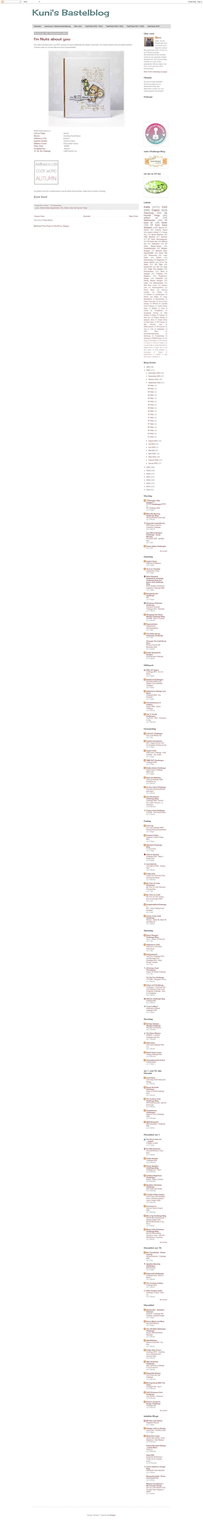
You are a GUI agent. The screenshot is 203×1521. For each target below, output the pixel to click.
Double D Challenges (154, 679)
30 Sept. (151, 385)
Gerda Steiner (149, 262)
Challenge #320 (151, 762)
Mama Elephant (157, 234)
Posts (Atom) (48, 220)
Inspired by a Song (152, 571)
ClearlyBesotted (150, 248)
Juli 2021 (152, 444)
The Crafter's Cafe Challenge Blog (153, 1100)
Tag (145, 329)
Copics (156, 210)
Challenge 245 (151, 1405)
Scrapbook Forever (151, 313)
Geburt (148, 343)
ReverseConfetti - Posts (155, 1476)
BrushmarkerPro (157, 287)
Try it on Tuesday (153, 569)
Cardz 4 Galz (151, 751)
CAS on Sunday (152, 854)
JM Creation (161, 322)
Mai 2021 (152, 450)
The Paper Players (153, 1033)
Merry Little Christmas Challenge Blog (155, 1230)
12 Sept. (151, 414)
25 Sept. (151, 395)
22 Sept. (151, 401)
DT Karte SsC (152, 241)
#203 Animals (150, 1268)
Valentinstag (148, 260)
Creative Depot (161, 230)
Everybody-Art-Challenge (152, 594)
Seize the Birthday (153, 778)
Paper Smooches (150, 301)
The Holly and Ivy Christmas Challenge (154, 635)
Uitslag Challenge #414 (154, 1054)
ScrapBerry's (159, 310)
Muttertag (147, 336)
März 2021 (152, 457)
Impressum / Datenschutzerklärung (58, 26)
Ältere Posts (133, 216)
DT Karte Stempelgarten (157, 239)
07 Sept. (151, 424)
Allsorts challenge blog (155, 999)
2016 (148, 480)
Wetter (159, 292)
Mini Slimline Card (153, 324)
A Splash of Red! (152, 1143)
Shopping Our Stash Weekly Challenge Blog (155, 615)
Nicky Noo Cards (153, 1436)
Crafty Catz (150, 874)
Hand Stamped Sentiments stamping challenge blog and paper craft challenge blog (154, 580)
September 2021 (154, 383)
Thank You (158, 347)
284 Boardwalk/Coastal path (155, 517)
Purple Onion (162, 320)
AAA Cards (150, 1043)
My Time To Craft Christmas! (153, 884)
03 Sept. (151, 433)
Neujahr (160, 352)
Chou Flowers (163, 340)
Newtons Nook (149, 320)
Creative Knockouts (154, 741)
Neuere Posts (39, 216)
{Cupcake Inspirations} (155, 523)
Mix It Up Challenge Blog (156, 1216)
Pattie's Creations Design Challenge (153, 1403)
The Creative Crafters (154, 1283)
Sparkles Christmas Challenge (154, 1186)
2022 (148, 367)
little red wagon (152, 670)
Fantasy (162, 315)
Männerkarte (158, 283)
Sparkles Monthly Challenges (153, 1265)
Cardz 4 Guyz (151, 561)
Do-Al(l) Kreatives (153, 1149)
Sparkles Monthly (40, 141)
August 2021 (153, 441)
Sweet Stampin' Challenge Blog (152, 936)
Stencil (161, 228)
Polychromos (147, 354)
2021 (148, 370)
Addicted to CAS (40, 138)
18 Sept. (151, 408)
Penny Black (149, 290)
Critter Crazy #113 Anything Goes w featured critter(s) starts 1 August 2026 (155, 1198)
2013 (148, 490)
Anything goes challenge (154, 656)
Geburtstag (149, 213)
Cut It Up (149, 826)
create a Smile (152, 232)
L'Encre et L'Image (157, 343)
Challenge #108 (151, 1160)
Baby (154, 315)
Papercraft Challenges (155, 1273)
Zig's (165, 267)
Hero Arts (147, 317)
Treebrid (158, 354)
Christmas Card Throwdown (152, 969)
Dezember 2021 (154, 373)
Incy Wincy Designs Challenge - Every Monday (154, 535)
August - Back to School (154, 1179)
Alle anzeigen (163, 551)
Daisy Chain (38, 146)
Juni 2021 (152, 447)
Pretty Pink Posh (160, 345)
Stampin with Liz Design (156, 1428)
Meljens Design (159, 317)
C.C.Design (148, 294)
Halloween (156, 244)
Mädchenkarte (148, 327)
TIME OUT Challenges (155, 760)
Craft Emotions (159, 349)
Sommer (164, 237)
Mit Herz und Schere (154, 1421)
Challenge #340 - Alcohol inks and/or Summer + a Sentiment (154, 803)
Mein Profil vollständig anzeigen (155, 72)
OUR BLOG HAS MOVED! (155, 1470)
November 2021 (154, 376)
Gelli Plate (151, 331)
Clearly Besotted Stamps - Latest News (156, 1446)
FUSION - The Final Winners (156, 812)
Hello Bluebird (149, 237)
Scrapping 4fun (39, 149)
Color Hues (150, 1078)
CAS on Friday (39, 133)
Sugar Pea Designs (155, 269)
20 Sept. (151, 405)
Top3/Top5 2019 (153, 26)
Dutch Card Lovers (153, 1052)
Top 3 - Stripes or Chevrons (155, 939)
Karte (71, 208)
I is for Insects (151, 849)
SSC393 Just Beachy (153, 1028)
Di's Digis (159, 264)
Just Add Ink (151, 864)
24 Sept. (151, 398)
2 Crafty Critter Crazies (155, 1194)
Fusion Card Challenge (155, 810)
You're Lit (149, 1449)
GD (158, 267)
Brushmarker (160, 299)
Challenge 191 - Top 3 (153, 1387)
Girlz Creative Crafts (154, 1291)
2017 (148, 477)
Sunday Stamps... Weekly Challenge (153, 1025)
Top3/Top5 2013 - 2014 (94, 26)
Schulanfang (159, 336)
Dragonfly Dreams (153, 1373)
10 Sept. (151, 421)
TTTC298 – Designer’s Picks (156, 979)
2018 (148, 474)
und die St (155, 356)
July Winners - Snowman (154, 1396)
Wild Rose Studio (150, 285)
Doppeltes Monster (152, 1423)
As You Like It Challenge (156, 787)
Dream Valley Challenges (156, 546)
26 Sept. (151, 392)
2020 (148, 467)
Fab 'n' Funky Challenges (151, 715)
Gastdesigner (159, 294)
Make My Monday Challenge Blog (153, 515)
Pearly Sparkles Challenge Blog (152, 1167)
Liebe (146, 283)
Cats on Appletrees (157, 329)
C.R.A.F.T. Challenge (154, 733)
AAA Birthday (151, 1340)
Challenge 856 (151, 1001)
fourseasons (151, 1206)
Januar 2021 (153, 463)
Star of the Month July (153, 735)
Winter (164, 223)
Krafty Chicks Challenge (156, 768)
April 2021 (152, 454)
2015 (148, 483)
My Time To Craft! (153, 895)
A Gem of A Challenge (155, 985)
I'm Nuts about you (52, 39)
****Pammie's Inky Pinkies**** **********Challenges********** (156, 503)
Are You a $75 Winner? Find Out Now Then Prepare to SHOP (155, 1490)
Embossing (153, 255)
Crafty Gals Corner (153, 1350)
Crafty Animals (152, 1158)
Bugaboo (147, 276)
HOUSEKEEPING (152, 1478)
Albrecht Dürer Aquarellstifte (49, 208)
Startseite (37, 26)
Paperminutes (151, 624)
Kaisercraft (148, 267)
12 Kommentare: (56, 205)
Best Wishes (153, 340)
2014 (148, 486)
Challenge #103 (151, 1285)
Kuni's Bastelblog (70, 12)
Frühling (159, 274)
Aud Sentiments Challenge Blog (152, 798)
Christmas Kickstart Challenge (154, 604)
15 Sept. (151, 411)
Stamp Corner (148, 347)
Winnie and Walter (151, 297)
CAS (61, 208)
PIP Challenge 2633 (153, 508)
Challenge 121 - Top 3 (153, 1170)
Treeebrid (159, 278)
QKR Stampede (152, 1122)
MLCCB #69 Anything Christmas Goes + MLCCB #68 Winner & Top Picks (155, 1235)
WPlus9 (155, 304)
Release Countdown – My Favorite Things (155, 1485)
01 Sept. (151, 437)
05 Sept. (151, 427)
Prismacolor (161, 327)
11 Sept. (151, 417)
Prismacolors (148, 271)
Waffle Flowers (157, 338)
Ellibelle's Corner (40, 143)
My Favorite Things (80, 208)
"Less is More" (152, 1006)
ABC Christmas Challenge (152, 1363)
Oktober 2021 (153, 379)
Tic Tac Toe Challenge (42, 151)
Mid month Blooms (152, 1323)
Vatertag (146, 338)
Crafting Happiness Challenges (154, 1176)
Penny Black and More (155, 1321)
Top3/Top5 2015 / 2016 (114, 26)
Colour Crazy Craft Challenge (153, 917)
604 (147, 597)
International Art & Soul (155, 1060)
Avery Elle (163, 253)
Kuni (159, 38)
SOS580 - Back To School (155, 618)
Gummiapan (147, 352)
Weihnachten (149, 220)
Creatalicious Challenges (151, 1111)
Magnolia (160, 260)
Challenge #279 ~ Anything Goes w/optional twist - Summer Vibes (155, 1354)
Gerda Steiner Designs (153, 280)
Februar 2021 (153, 460)
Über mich (78, 26)
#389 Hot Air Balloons (153, 563)
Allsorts (37, 136)
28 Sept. (151, 389)
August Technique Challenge (156, 972)
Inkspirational (151, 954)
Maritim (154, 308)
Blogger (112, 1515)
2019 (148, 470)
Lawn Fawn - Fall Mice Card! (156, 1430)
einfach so (151, 218)
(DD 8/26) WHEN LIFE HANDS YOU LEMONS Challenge (154, 683)
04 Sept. (151, 430)
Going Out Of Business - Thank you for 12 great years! (154, 1459)
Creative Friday (152, 835)
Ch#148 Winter (151, 1062)
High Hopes (150, 322)
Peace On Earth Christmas (152, 1088)
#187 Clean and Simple (154, 1189)
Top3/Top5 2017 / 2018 (135, 26)
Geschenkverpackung (151, 333)
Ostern (159, 257)
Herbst (66, 208)
